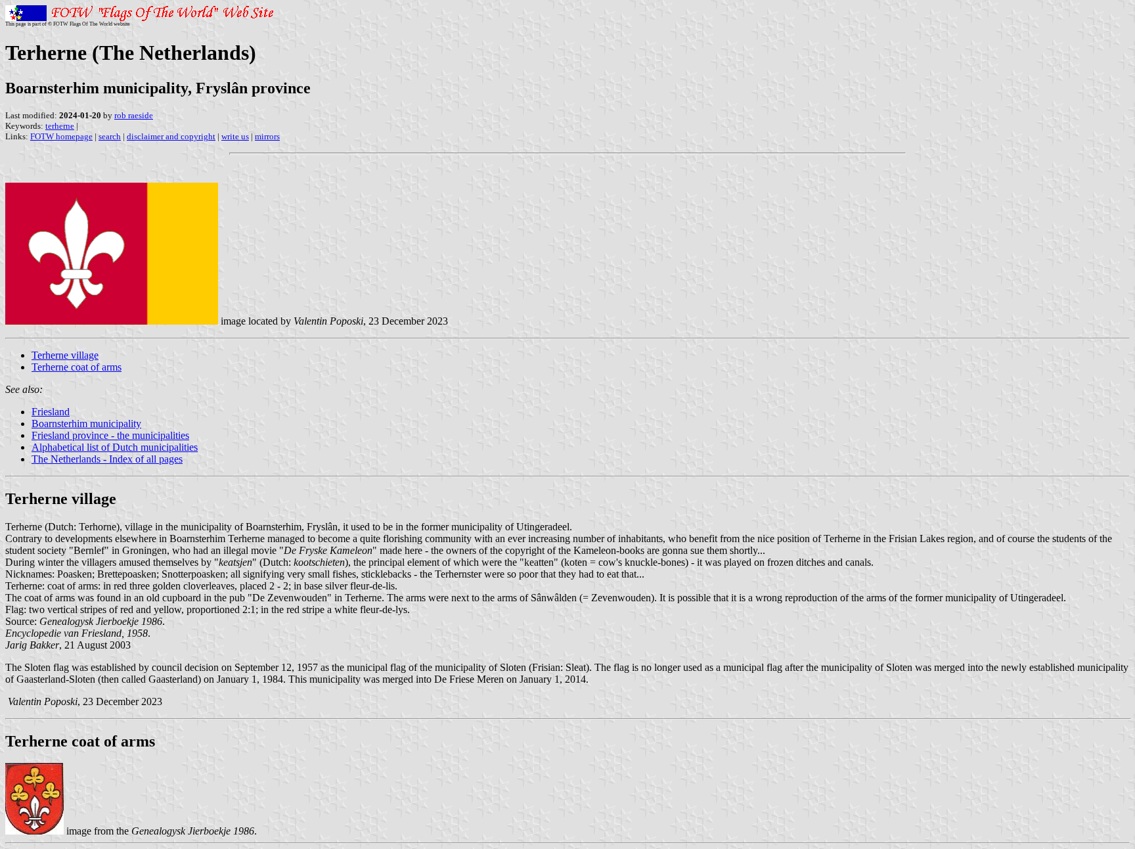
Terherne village (65, 355)
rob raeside (133, 115)
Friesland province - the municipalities (110, 435)
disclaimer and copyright (171, 136)
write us (235, 136)
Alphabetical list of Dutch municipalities (115, 447)
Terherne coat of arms (77, 367)
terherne (59, 126)
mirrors (267, 136)
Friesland (51, 411)
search (110, 136)
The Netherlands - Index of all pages (107, 459)
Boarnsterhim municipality (86, 423)
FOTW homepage (61, 136)
